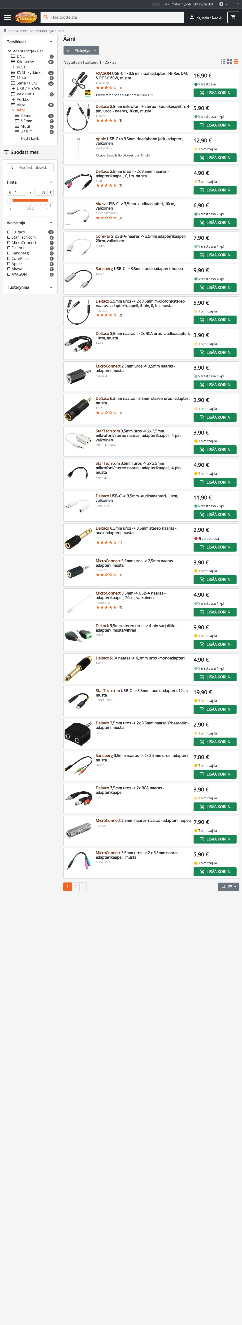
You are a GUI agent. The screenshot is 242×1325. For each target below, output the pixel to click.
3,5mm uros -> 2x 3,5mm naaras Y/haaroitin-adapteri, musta (142, 725)
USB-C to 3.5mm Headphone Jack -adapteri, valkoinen (139, 141)
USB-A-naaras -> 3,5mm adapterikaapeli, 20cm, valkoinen (141, 238)
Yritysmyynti (181, 4)
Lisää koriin (215, 92)
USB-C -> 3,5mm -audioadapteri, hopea (139, 268)
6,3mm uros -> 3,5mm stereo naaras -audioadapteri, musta (136, 530)
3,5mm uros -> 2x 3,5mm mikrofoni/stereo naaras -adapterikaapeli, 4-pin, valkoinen (139, 435)
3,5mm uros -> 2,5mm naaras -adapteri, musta (135, 563)
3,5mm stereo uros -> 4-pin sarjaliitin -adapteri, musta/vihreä (137, 628)
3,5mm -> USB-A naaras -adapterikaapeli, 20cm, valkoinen (131, 595)
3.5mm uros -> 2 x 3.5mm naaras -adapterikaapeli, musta (138, 855)
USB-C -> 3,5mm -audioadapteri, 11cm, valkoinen (137, 498)
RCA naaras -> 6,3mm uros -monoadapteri (140, 658)
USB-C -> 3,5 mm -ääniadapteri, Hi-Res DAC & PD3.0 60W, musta (142, 75)
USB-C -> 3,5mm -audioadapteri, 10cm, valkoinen (135, 206)
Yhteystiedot (203, 4)
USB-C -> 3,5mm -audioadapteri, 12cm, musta (142, 693)
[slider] (10, 200)
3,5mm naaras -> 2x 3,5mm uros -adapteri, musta (142, 758)
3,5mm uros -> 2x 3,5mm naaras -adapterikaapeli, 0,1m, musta (132, 173)
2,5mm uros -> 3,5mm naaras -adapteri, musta (135, 368)
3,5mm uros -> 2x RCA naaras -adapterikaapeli (130, 790)
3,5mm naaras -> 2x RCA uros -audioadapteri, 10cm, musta (143, 336)
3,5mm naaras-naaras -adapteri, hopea (143, 820)
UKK (166, 4)
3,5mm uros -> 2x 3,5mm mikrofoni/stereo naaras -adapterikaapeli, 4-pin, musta (139, 468)
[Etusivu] (26, 17)
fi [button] (234, 4)
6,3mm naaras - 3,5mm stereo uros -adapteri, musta (143, 400)
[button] (223, 4)
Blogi (156, 4)
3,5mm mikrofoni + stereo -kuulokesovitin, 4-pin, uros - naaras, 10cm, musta (143, 109)
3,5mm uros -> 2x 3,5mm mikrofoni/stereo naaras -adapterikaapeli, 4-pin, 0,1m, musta (140, 303)
